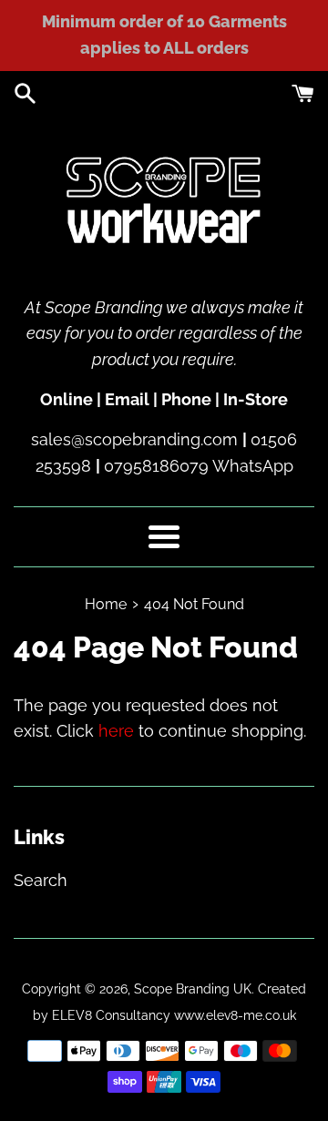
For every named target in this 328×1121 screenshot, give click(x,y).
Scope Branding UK (192, 988)
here (116, 730)
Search (40, 880)
